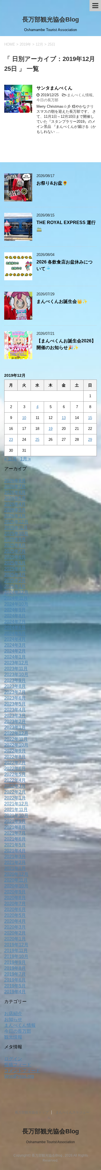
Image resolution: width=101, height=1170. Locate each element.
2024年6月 (15, 627)
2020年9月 (15, 891)
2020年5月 (15, 915)
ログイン (13, 1058)
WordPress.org (19, 1076)
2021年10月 (16, 815)
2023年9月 (15, 680)
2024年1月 (15, 657)
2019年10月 (16, 956)
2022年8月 (15, 756)
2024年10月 (16, 604)
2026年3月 (15, 510)
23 (11, 439)
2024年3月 (15, 645)
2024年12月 (16, 592)
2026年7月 (15, 486)
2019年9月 (15, 962)
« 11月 (10, 458)
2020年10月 (16, 886)
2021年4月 (15, 850)
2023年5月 (15, 703)
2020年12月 (16, 874)
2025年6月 (15, 557)
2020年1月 (15, 938)
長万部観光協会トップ (32, 1112)
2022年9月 (15, 750)
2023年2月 (15, 721)
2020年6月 (15, 909)
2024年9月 (15, 610)
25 (37, 439)
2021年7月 (15, 833)
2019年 (25, 44)
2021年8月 (15, 827)
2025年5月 (15, 563)
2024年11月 (16, 598)
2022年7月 (15, 762)
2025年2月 (15, 580)
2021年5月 (15, 844)
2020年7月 (15, 903)
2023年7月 (15, 692)
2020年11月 (16, 880)
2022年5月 (15, 774)
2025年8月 (15, 545)
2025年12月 (16, 521)
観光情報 (13, 1037)
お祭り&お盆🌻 (52, 183)
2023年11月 (16, 668)
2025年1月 (15, 586)
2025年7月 (15, 551)
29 (90, 439)
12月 (39, 44)
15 (90, 418)
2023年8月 (15, 686)
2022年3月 (15, 786)
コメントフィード (22, 1070)
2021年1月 (15, 868)
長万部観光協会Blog (50, 19)
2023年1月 (15, 727)
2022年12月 (16, 733)
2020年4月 (15, 921)
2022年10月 (16, 745)
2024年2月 (15, 651)
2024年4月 (15, 639)
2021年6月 (15, 839)
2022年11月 (16, 739)
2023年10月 (16, 674)
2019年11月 (16, 950)
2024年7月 (15, 621)
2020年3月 (15, 927)
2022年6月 (15, 768)
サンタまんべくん (54, 88)
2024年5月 (15, 633)
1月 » (25, 458)
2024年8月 (15, 615)
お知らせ (13, 1019)
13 (64, 418)
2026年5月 (15, 498)
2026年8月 (15, 480)
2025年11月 (16, 527)
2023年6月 (15, 698)
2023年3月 (15, 715)
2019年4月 (15, 991)
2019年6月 (15, 980)
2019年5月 (15, 985)
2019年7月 (15, 974)
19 (50, 429)
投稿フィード (17, 1064)
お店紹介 (13, 1013)
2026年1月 (15, 516)
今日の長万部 (47, 100)
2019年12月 (16, 944)
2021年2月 (15, 862)
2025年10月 (16, 533)
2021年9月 (15, 821)
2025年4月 (15, 568)
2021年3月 (15, 856)
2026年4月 (15, 504)
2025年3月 (15, 574)
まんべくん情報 (80, 95)
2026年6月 (15, 492)
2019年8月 (15, 968)
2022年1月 (15, 797)
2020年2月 (15, 933)
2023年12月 (16, 662)
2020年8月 (15, 897)
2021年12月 (16, 803)
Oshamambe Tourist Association (50, 1142)
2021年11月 (16, 809)
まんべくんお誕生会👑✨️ (62, 301)
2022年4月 (15, 780)
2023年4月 (15, 709)
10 (24, 418)
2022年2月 (15, 792)
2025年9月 (15, 539)
